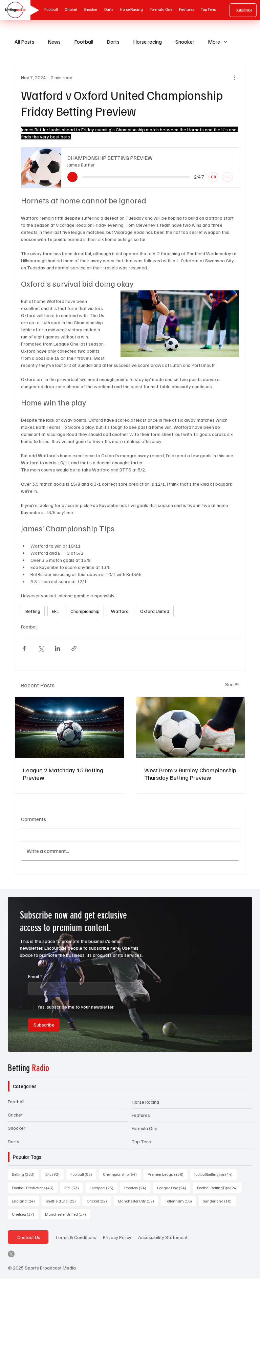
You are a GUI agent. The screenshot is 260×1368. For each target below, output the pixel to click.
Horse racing (147, 41)
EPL (73, 1187)
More (214, 41)
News (54, 41)
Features (141, 1115)
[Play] (32, 10)
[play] (72, 177)
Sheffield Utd (63, 1201)
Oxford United (154, 611)
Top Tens (141, 1141)
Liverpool (103, 1187)
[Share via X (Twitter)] (41, 648)
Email (35, 976)
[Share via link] (74, 648)
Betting (32, 611)
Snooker (184, 41)
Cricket (15, 1115)
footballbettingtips (215, 1174)
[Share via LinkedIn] (57, 648)
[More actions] (235, 77)
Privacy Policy (117, 1237)
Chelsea (25, 1214)
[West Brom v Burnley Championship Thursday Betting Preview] (190, 727)
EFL (55, 611)
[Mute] (213, 177)
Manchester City (138, 1201)
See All (232, 684)
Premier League (168, 1174)
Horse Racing (145, 1102)
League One (173, 1187)
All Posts (24, 41)
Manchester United (67, 1214)
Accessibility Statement (163, 1237)
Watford (120, 611)
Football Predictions (35, 1187)
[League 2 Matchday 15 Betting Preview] (69, 727)
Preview (137, 1187)
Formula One (144, 1128)
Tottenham (180, 1201)
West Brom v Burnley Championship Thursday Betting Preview (190, 773)
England (25, 1201)
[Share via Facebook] (24, 648)
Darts (113, 41)
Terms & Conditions (75, 1237)
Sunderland (219, 1201)
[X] (11, 1254)
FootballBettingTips (219, 1187)
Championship (85, 611)
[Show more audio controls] (227, 177)
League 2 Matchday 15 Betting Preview (63, 773)
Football (83, 41)
